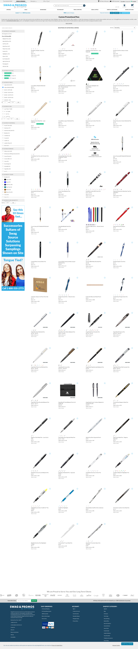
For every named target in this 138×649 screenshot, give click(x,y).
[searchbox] (69, 5)
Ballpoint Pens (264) (7, 38)
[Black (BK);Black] (114, 49)
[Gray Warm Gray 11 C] (119, 84)
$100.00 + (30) (7, 100)
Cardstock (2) (7, 135)
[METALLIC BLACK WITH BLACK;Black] (32, 49)
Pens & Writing (78, 9)
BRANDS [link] (117, 12)
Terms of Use (44, 618)
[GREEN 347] (88, 224)
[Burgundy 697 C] (117, 84)
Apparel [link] (105, 608)
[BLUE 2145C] (114, 260)
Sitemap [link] (12, 634)
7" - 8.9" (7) (6, 114)
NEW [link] (112, 12)
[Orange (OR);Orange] (35, 189)
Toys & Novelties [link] (107, 635)
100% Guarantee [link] (45, 613)
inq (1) (5, 171)
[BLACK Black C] (61, 84)
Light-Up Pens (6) (6, 61)
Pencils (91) (5, 51)
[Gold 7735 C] (123, 84)
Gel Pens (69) (5, 43)
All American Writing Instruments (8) (11, 153)
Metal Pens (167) (6, 46)
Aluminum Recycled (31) (9, 130)
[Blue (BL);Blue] (116, 49)
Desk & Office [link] (106, 621)
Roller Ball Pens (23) (7, 41)
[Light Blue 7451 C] (37, 119)
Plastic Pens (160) (6, 48)
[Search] (84, 5)
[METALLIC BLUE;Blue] (59, 295)
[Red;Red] (114, 189)
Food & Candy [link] (106, 630)
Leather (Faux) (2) (8, 143)
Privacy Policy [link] (75, 621)
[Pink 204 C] (92, 189)
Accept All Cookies (127, 643)
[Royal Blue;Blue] (92, 224)
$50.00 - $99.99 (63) (8, 97)
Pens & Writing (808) (6, 36)
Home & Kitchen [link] (107, 625)
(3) (12, 73)
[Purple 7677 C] (68, 154)
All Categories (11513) (7, 33)
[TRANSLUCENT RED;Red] (68, 295)
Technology (60, 9)
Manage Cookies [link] (76, 618)
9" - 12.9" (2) (7, 116)
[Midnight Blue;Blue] (61, 189)
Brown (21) (8, 189)
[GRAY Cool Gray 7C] (116, 260)
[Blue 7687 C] (96, 189)
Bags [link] (105, 611)
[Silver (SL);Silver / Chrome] (117, 49)
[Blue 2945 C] (121, 84)
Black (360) (8, 179)
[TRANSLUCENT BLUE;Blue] (64, 295)
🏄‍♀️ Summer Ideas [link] (124, 12)
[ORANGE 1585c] (121, 260)
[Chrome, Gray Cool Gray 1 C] (90, 260)
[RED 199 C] (105, 189)
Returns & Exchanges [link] (46, 616)
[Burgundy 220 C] (66, 154)
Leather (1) (6, 140)
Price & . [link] (23, 12)
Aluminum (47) (7, 128)
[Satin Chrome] (63, 189)
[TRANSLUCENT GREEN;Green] (66, 295)
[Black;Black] (63, 49)
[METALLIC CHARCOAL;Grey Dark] (61, 295)
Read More (69, 23)
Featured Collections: (114, 12)
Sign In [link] (74, 608)
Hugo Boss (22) (7, 168)
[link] (103, 1)
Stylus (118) (5, 56)
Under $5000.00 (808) (9, 87)
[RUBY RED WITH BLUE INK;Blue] (94, 49)
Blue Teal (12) (9, 187)
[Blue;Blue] (64, 189)
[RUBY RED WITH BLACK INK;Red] (88, 49)
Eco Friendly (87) (6, 58)
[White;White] (59, 49)
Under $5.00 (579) (8, 84)
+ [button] (2, 31)
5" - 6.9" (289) (7, 111)
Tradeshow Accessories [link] (108, 638)
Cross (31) (6, 161)
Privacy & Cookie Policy (57, 645)
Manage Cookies (116, 645)
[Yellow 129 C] (97, 189)
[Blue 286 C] (33, 154)
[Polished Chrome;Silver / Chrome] (59, 189)
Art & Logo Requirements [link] (46, 611)
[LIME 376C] (117, 260)
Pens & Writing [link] (106, 618)
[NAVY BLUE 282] (96, 224)
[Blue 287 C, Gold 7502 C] (64, 84)
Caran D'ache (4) (7, 156)
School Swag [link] (106, 640)
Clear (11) (6, 197)
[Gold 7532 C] (88, 260)
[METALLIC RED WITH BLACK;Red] (35, 49)
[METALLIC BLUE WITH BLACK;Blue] (33, 49)
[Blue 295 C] (99, 189)
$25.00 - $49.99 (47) (8, 95)
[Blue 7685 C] (101, 189)
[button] (8, 1)
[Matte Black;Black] (68, 189)
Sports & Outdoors (112, 9)
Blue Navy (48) (9, 184)
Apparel (8, 9)
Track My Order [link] (76, 613)
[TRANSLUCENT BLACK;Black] (63, 295)
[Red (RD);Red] (39, 189)
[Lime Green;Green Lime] (121, 224)
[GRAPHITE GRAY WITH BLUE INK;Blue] (92, 49)
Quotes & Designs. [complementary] (69, 12)
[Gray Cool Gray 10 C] (64, 49)
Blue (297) (8, 182)
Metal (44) (6, 145)
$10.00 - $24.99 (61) (8, 92)
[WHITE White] (88, 84)
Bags (26, 9)
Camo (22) (6, 194)
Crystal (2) (6, 138)
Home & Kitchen (129, 9)
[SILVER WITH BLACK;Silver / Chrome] (37, 49)
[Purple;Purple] (117, 224)
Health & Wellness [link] (107, 633)
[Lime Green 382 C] (70, 154)
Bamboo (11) (7, 133)
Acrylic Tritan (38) (8, 125)
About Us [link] (12, 629)
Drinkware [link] (106, 613)
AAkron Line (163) (8, 151)
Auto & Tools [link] (106, 628)
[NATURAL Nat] (119, 260)
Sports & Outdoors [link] (107, 623)
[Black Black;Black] (86, 84)
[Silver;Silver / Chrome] (61, 49)
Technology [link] (106, 616)
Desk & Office (94, 9)
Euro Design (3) (7, 163)
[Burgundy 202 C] (94, 189)
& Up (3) (14, 75)
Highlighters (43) (6, 53)
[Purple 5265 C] (90, 189)
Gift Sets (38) (5, 66)
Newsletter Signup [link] (76, 616)
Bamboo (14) (7, 177)
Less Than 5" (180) (8, 109)
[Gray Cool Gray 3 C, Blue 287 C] (63, 84)
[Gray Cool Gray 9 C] (64, 154)
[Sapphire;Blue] (90, 49)
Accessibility (13, 637)
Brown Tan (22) (9, 192)
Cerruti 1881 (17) (8, 158)
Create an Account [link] (76, 611)
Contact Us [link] (13, 627)
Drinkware (43, 9)
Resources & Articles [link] (14, 632)
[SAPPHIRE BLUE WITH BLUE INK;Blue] (96, 49)
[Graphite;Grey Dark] (86, 49)
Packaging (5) (5, 63)
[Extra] (121, 189)
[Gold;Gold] (32, 119)
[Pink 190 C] (103, 189)
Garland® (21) (7, 166)
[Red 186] (90, 224)
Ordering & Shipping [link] (45, 608)
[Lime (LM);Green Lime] (33, 189)
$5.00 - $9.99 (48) (8, 90)
